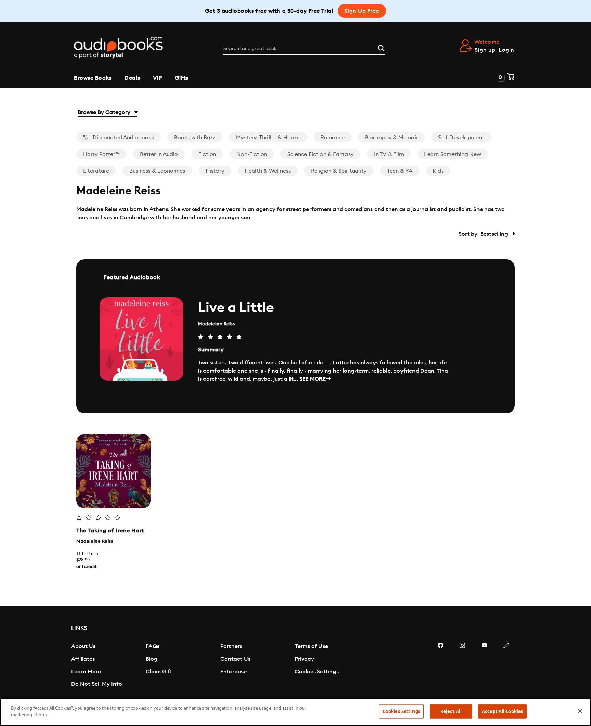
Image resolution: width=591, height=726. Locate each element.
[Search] (381, 47)
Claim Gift (159, 671)
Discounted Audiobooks (122, 137)
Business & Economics (157, 171)
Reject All (451, 711)
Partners (231, 646)
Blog (151, 659)
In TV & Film (389, 154)
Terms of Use (311, 646)
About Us (83, 646)
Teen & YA (399, 171)
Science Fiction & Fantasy (320, 154)
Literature (96, 171)
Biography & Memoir (391, 137)
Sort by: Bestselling (484, 234)
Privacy (304, 659)
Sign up (485, 50)
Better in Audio (159, 154)
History (215, 171)
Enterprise (233, 671)
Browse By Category (105, 112)
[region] (295, 712)
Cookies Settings (317, 671)
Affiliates (83, 659)
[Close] (580, 710)
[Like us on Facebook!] (440, 665)
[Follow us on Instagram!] (462, 665)
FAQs (152, 646)
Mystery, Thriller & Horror (268, 137)
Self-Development (461, 137)
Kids (438, 171)
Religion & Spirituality (339, 171)
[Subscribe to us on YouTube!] (484, 665)
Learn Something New (452, 154)
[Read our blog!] (506, 665)
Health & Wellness (268, 171)
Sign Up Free (361, 11)
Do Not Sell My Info (96, 684)
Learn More (86, 671)
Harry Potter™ (101, 154)
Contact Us (235, 659)
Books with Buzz (194, 137)
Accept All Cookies (502, 711)
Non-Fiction (251, 154)
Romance (332, 137)
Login (506, 50)
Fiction (207, 154)
